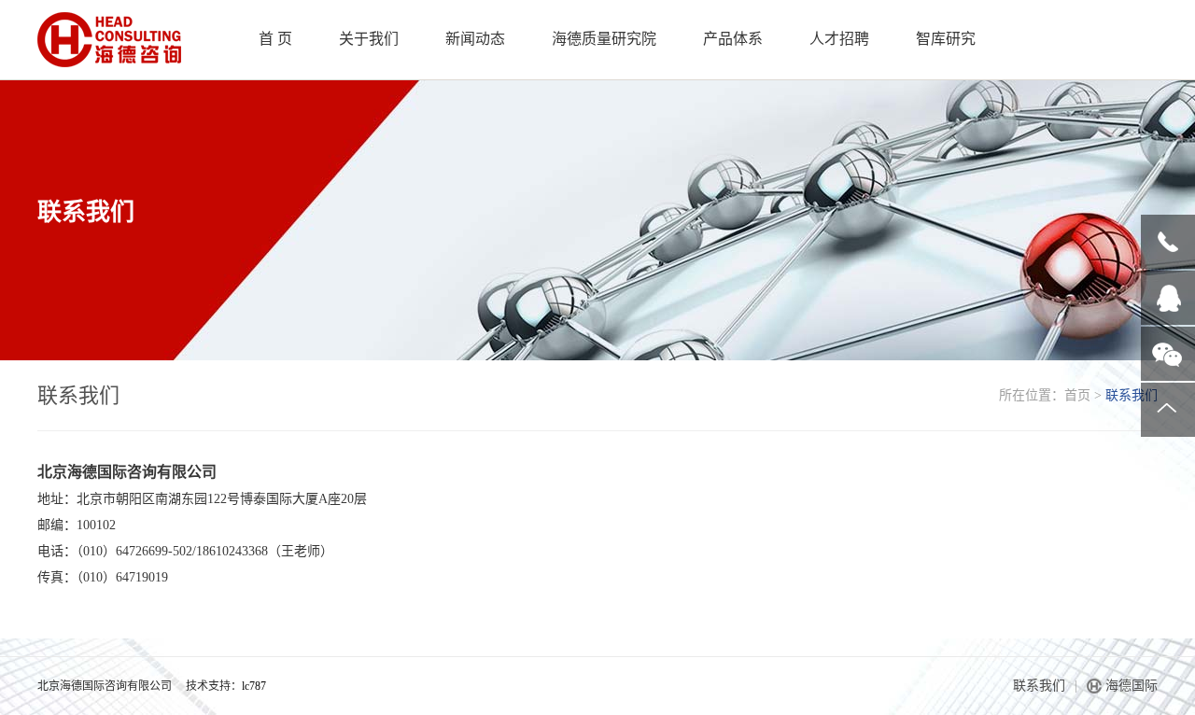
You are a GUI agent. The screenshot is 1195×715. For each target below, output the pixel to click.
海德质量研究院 (604, 39)
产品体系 (733, 39)
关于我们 (369, 39)
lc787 (254, 686)
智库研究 (946, 39)
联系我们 (1039, 686)
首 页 (275, 39)
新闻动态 (475, 39)
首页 (1077, 395)
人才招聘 (839, 39)
